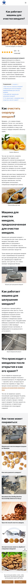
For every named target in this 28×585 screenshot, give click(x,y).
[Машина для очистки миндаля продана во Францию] (14, 434)
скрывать (15, 84)
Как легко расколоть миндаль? (11, 472)
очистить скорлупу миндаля (11, 112)
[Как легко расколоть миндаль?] (14, 461)
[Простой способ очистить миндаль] (14, 511)
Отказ (20, 582)
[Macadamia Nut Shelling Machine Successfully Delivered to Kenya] (14, 485)
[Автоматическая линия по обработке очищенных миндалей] (14, 535)
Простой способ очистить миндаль (13, 522)
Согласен (7, 582)
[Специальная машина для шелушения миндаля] (14, 561)
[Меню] (25, 2)
